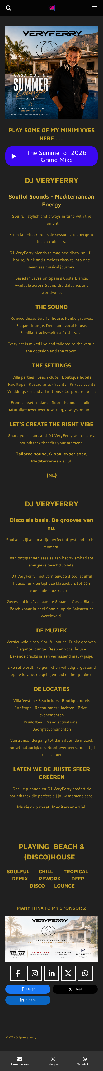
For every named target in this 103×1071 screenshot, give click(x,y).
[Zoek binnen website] (8, 8)
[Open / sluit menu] (94, 8)
